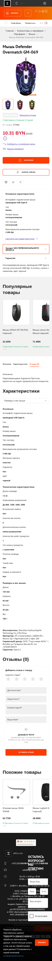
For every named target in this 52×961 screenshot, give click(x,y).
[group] (26, 76)
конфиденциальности (13, 956)
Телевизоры (30, 23)
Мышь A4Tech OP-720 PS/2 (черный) (15, 331)
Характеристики (20, 364)
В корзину (28, 160)
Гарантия (10, 258)
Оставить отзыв (26, 752)
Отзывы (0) (34, 364)
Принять (42, 942)
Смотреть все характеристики (20, 238)
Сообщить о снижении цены (21, 144)
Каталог (14, 13)
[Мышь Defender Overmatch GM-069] (20, 182)
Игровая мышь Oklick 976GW (13, 810)
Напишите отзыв (27, 115)
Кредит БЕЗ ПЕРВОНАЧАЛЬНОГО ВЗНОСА (22, 249)
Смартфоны (16, 23)
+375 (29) (20, 863)
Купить (28, 172)
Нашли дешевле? (15, 148)
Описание (7, 364)
